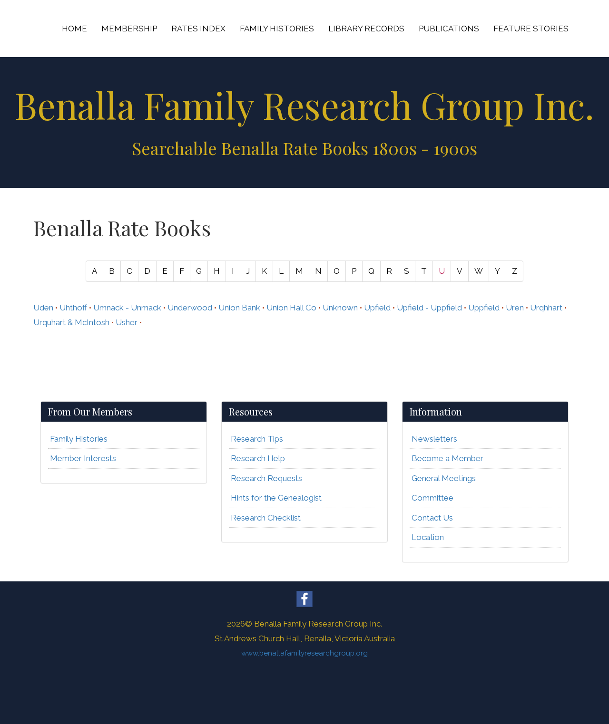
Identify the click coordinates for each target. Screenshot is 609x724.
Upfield (377, 307)
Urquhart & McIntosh (71, 322)
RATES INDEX (198, 28)
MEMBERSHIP (129, 28)
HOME (74, 28)
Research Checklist (266, 517)
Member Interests (83, 458)
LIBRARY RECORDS (366, 28)
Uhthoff (73, 307)
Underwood (189, 307)
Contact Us (432, 517)
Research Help (258, 458)
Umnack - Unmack (127, 307)
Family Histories (79, 439)
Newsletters (434, 439)
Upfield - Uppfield (429, 307)
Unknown (340, 307)
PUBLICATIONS (449, 28)
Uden (43, 307)
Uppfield (484, 307)
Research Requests (266, 478)
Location (428, 537)
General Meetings (444, 478)
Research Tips (257, 439)
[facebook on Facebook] (304, 599)
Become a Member (447, 458)
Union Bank (239, 307)
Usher (127, 322)
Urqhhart (546, 307)
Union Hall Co (291, 307)
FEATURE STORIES (531, 28)
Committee (432, 497)
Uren (515, 307)
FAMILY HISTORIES (277, 28)
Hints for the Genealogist (276, 497)
